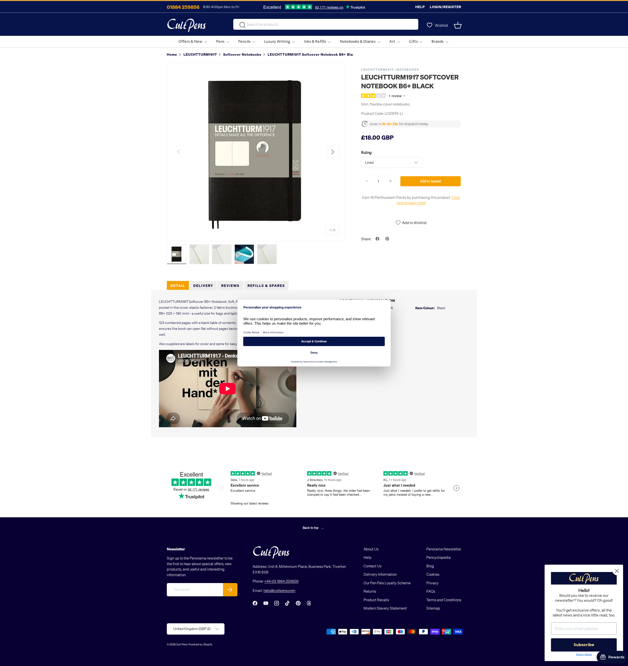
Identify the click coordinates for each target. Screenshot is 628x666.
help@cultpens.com (279, 590)
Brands (438, 41)
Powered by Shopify (200, 644)
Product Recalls (376, 599)
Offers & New (190, 41)
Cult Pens (181, 644)
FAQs (430, 591)
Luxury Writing (277, 41)
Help (420, 7)
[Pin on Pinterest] (388, 239)
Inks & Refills (315, 41)
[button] (458, 25)
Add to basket (430, 181)
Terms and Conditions (443, 599)
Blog (430, 565)
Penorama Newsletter (443, 548)
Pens (220, 41)
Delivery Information (380, 574)
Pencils (244, 41)
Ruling (366, 152)
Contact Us (372, 565)
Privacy (432, 582)
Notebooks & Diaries (358, 41)
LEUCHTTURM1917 (377, 69)
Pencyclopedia (438, 557)
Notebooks (408, 69)
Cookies (432, 574)
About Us (371, 548)
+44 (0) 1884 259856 (281, 581)
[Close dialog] (617, 571)
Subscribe (584, 645)
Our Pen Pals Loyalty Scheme (387, 582)
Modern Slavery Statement (385, 608)
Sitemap (433, 608)
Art (392, 41)
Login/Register (445, 7)
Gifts (413, 41)
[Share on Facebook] (378, 239)
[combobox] (325, 24)
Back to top (311, 527)
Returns (370, 591)
